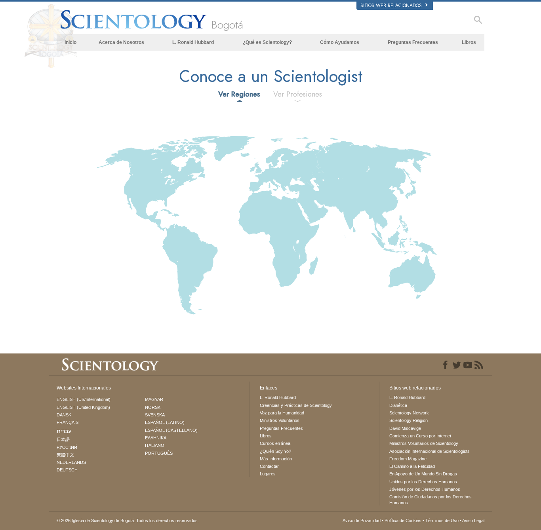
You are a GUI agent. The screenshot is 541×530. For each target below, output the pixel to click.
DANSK (64, 414)
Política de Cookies (403, 520)
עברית (64, 431)
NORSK (152, 407)
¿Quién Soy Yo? (275, 451)
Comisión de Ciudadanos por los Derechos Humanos (430, 499)
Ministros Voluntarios (279, 420)
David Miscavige (405, 428)
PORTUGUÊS (159, 453)
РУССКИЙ (67, 447)
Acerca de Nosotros (121, 42)
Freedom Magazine (408, 458)
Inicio (70, 42)
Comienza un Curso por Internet (420, 435)
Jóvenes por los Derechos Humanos (424, 489)
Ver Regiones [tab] (239, 94)
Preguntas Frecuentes (413, 42)
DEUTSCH (67, 469)
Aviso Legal (473, 520)
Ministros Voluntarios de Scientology (423, 443)
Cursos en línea (275, 443)
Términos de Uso (442, 520)
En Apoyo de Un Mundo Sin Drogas (423, 473)
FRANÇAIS (67, 422)
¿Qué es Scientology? (267, 42)
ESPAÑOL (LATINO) (165, 422)
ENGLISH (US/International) (83, 399)
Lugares (268, 473)
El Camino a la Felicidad (412, 466)
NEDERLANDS (71, 462)
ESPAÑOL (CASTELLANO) (171, 430)
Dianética (398, 405)
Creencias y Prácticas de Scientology (296, 405)
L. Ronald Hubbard (193, 42)
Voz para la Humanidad (282, 412)
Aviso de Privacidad (362, 520)
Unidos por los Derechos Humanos (423, 481)
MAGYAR (154, 399)
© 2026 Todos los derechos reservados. (128, 520)
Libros (469, 42)
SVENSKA (155, 414)
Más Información (276, 458)
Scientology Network (409, 412)
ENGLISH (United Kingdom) (83, 407)
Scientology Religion (408, 420)
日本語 (63, 439)
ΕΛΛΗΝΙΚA (155, 437)
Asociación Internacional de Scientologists (429, 451)
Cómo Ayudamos (339, 42)
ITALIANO (154, 445)
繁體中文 (65, 454)
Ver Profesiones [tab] (297, 94)
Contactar (269, 466)
